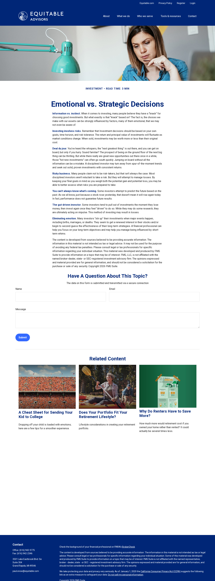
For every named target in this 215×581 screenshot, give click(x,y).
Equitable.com (147, 3)
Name (18, 288)
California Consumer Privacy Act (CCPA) (161, 571)
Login (192, 3)
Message (20, 309)
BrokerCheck (128, 547)
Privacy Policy (165, 3)
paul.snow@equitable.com (26, 571)
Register (181, 3)
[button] (106, 16)
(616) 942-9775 (27, 550)
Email (112, 288)
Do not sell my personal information (125, 574)
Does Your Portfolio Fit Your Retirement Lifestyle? (103, 414)
